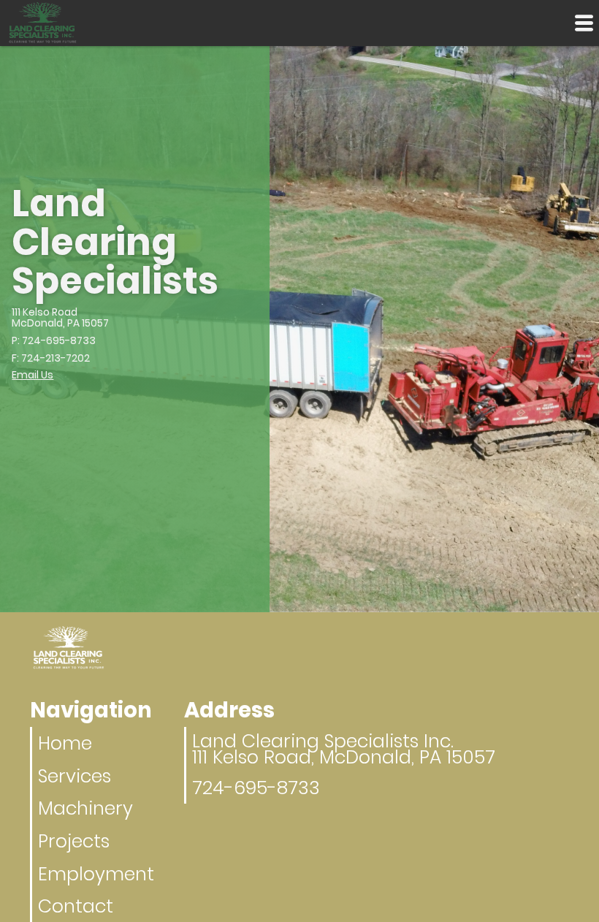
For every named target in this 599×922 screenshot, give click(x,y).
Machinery (85, 808)
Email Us (32, 374)
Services (74, 776)
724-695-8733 (256, 787)
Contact (75, 906)
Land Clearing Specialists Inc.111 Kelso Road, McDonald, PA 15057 (343, 749)
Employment (96, 873)
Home (65, 743)
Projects (74, 841)
